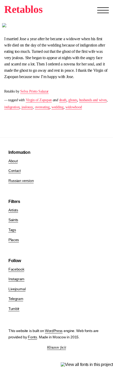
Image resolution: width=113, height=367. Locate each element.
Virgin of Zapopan (39, 100)
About (13, 161)
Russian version (21, 181)
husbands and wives (93, 100)
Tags (12, 230)
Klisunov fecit (56, 347)
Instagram (16, 279)
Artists (13, 210)
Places (13, 240)
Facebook (16, 269)
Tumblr (13, 309)
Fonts (32, 337)
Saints (13, 220)
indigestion (11, 107)
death (62, 100)
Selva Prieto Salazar (34, 91)
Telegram (15, 299)
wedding (58, 107)
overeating (42, 107)
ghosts (72, 100)
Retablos (23, 9)
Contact (14, 171)
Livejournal (16, 289)
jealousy (27, 107)
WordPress (54, 331)
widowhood (73, 107)
